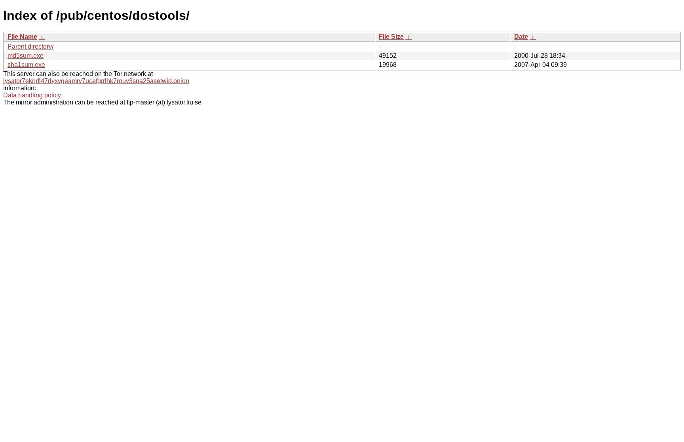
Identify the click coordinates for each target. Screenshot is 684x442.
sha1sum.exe (26, 64)
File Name (22, 36)
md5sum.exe (26, 55)
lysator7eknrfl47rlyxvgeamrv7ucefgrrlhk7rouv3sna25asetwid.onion (96, 81)
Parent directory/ (30, 46)
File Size (391, 36)
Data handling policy (32, 95)
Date (521, 36)
